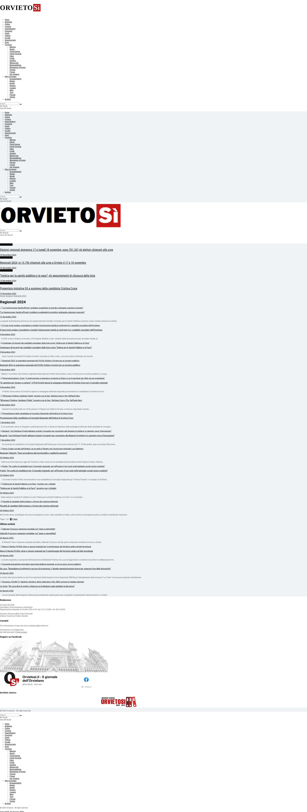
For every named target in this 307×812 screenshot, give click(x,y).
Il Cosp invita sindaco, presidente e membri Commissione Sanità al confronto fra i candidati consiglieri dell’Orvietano (51, 330)
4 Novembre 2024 (7, 387)
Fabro (12, 56)
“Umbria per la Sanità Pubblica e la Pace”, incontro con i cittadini (28, 488)
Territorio (8, 45)
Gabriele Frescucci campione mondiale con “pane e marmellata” (28, 533)
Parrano (12, 70)
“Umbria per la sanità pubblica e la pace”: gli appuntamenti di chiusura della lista (47, 275)
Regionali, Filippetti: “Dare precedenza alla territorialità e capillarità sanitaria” (33, 453)
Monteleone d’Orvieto (18, 67)
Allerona (13, 47)
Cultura (7, 24)
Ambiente (8, 22)
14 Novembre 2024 (8, 281)
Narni (11, 90)
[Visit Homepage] (61, 228)
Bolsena (12, 86)
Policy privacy (21, 632)
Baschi (12, 49)
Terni (11, 92)
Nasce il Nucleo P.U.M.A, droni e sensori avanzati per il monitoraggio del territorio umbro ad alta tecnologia (46, 551)
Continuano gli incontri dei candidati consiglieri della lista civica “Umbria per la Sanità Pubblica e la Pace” (46, 347)
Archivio (8, 99)
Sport (7, 42)
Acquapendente (15, 79)
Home (7, 20)
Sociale (7, 38)
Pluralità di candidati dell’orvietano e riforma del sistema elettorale (29, 506)
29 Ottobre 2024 (7, 458)
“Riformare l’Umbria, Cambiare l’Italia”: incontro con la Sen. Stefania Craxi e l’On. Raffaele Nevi (41, 400)
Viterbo (12, 97)
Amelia (12, 83)
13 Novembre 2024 (8, 294)
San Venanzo (14, 74)
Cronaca (8, 26)
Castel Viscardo (15, 54)
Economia (8, 31)
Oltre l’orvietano (10, 76)
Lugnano (13, 88)
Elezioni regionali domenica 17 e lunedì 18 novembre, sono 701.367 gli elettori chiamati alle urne (56, 249)
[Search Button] (21, 104)
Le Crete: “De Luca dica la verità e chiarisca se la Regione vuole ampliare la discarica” (37, 586)
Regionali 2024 (6, 244)
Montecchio (14, 63)
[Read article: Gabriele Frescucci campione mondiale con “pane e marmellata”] (118, 529)
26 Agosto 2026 (7, 538)
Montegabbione (15, 65)
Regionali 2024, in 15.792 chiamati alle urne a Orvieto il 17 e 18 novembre (43, 262)
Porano (12, 72)
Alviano (12, 81)
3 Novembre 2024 (7, 370)
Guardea (13, 61)
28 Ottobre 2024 (7, 510)
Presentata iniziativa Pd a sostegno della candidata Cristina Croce (38, 288)
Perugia (12, 95)
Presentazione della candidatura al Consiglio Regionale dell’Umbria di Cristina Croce (36, 418)
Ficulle (12, 58)
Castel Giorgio (15, 51)
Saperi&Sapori (10, 29)
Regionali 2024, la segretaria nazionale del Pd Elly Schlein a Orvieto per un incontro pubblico (40, 365)
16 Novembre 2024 (8, 268)
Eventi (7, 33)
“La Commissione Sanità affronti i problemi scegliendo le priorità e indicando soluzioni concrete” (42, 312)
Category (9, 296)
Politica (7, 35)
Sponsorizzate (10, 40)
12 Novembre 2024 (8, 317)
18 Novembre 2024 (8, 255)
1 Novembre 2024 (7, 422)
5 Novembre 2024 (7, 334)
